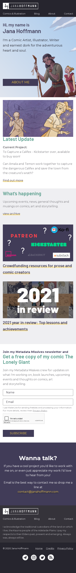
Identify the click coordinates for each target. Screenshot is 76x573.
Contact (68, 13)
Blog (37, 13)
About (51, 13)
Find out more (13, 180)
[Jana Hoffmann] (20, 6)
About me (21, 82)
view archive (11, 213)
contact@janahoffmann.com (38, 491)
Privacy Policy (40, 410)
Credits (50, 548)
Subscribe (18, 433)
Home (39, 548)
